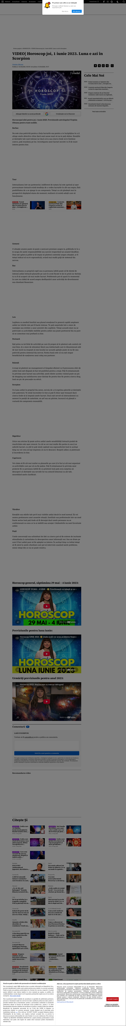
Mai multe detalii (15, 996)
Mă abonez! (77, 11)
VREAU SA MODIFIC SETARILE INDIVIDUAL (111, 1005)
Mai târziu (65, 11)
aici (17, 1012)
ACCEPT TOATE (112, 999)
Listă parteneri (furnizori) (65, 1002)
